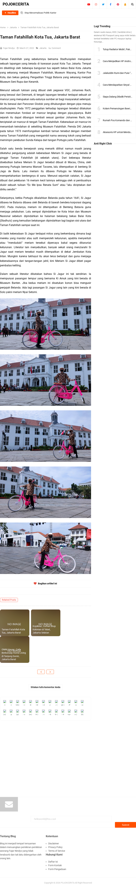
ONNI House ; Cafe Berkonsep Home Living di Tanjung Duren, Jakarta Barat (14, 654)
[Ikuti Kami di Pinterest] (117, 4)
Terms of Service (56, 851)
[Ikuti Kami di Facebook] (110, 4)
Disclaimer (53, 843)
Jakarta (43, 48)
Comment (56, 48)
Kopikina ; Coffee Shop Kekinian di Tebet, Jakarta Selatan (44, 629)
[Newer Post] (41, 672)
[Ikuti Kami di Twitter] (103, 4)
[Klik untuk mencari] (132, 4)
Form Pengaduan (57, 869)
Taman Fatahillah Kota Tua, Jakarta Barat (13, 631)
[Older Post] (50, 672)
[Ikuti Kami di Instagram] (96, 4)
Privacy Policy (55, 847)
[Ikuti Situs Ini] (125, 4)
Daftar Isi (53, 861)
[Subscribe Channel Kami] (88, 4)
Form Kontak (55, 865)
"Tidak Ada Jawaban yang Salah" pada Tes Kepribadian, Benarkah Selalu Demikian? (63, 13)
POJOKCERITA (67, 883)
